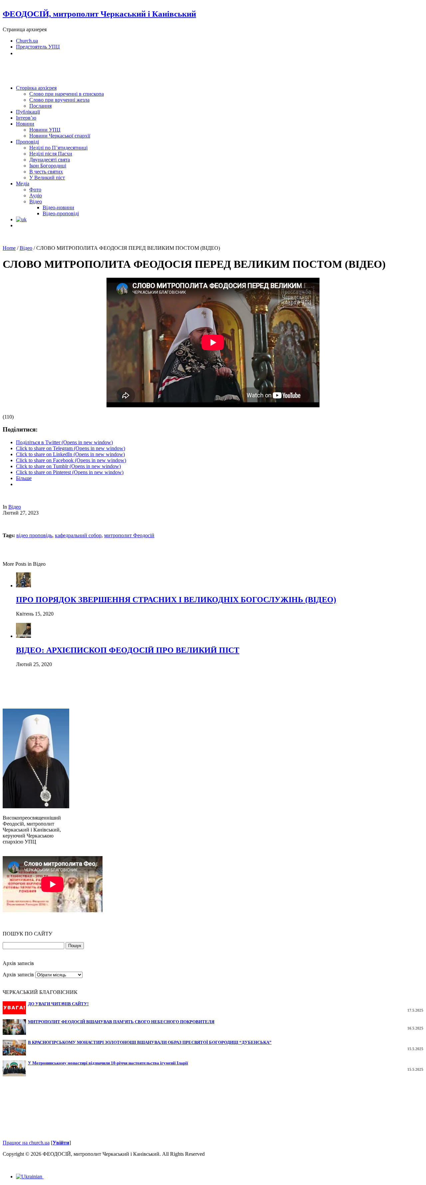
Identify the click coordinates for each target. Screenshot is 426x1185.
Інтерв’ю (26, 118)
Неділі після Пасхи (50, 153)
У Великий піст (47, 177)
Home (9, 248)
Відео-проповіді (61, 213)
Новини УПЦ (45, 130)
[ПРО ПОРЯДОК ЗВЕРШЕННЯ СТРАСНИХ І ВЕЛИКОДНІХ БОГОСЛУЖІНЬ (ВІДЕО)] (23, 585)
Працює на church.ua (26, 1142)
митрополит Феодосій (129, 535)
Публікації (28, 112)
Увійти (61, 1142)
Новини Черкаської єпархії (59, 136)
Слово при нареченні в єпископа (66, 94)
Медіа (22, 183)
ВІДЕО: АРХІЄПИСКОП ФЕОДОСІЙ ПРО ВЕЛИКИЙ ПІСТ (127, 650)
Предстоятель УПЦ (38, 46)
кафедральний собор (78, 535)
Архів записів (18, 974)
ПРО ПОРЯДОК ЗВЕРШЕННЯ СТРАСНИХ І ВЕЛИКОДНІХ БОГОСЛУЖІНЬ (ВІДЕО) (176, 599)
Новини (25, 124)
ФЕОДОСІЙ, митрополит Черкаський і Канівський (99, 13)
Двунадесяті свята (49, 159)
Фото (35, 189)
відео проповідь (34, 535)
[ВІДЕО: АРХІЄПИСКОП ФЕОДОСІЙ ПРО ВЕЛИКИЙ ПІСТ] (23, 636)
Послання (40, 106)
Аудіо (35, 195)
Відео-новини (58, 207)
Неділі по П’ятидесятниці (58, 147)
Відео (35, 201)
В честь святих (46, 171)
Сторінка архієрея (36, 88)
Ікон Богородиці (47, 165)
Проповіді (27, 142)
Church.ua (27, 41)
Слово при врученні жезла (59, 100)
